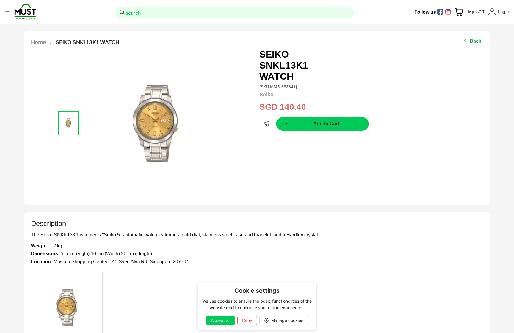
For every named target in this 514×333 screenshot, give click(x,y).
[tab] (68, 123)
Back (475, 41)
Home (38, 42)
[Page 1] (68, 123)
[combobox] (236, 12)
